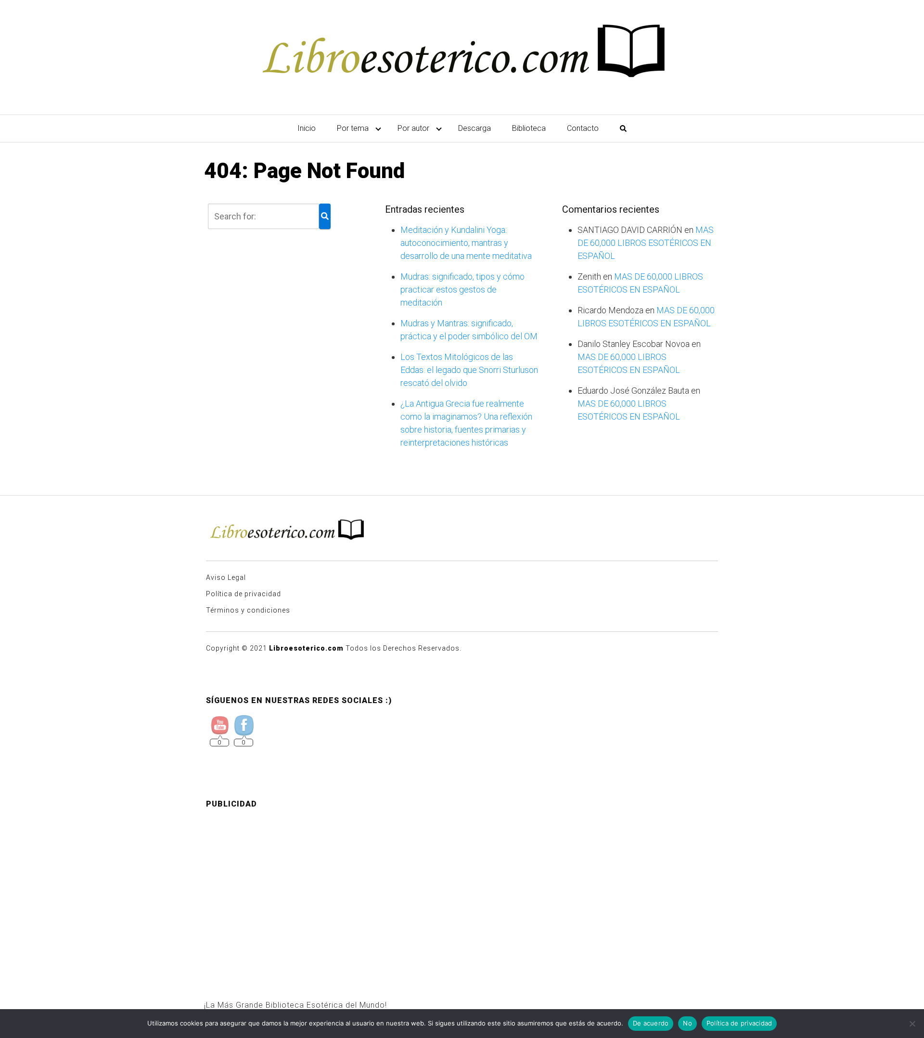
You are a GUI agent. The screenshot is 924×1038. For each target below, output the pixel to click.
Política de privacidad (243, 594)
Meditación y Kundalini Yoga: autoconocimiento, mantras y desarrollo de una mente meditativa (466, 243)
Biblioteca (529, 128)
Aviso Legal (226, 577)
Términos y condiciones (248, 610)
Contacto (583, 128)
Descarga (474, 128)
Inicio (306, 128)
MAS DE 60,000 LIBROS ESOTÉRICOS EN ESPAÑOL (646, 243)
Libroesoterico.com (306, 648)
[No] (912, 1023)
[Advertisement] (462, 884)
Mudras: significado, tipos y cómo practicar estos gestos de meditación (462, 289)
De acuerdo (651, 1023)
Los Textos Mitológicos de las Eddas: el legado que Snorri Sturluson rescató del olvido (469, 370)
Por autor (413, 128)
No (687, 1023)
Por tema (353, 128)
